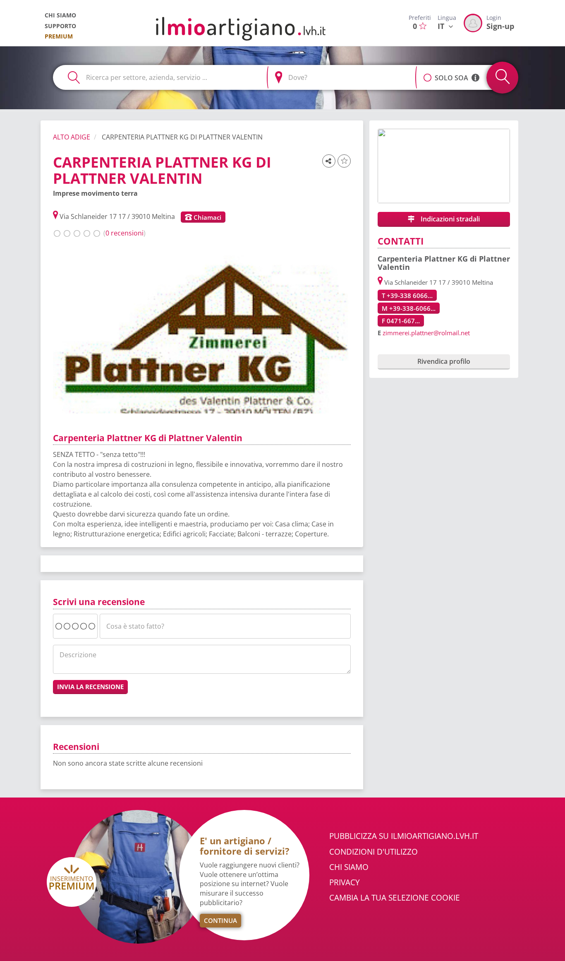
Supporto (60, 26)
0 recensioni (124, 233)
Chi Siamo (349, 867)
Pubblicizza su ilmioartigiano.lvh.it (403, 836)
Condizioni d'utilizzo (373, 851)
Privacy (344, 882)
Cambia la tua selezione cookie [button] (394, 897)
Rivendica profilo (443, 361)
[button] (427, 73)
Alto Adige (71, 137)
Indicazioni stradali (449, 218)
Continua (220, 920)
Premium (59, 36)
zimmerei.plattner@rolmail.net (426, 333)
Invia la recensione (90, 686)
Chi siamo (60, 15)
